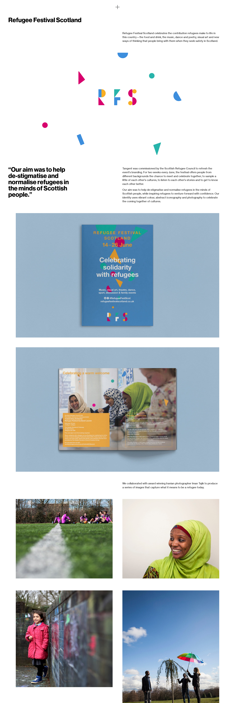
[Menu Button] (117, 7)
